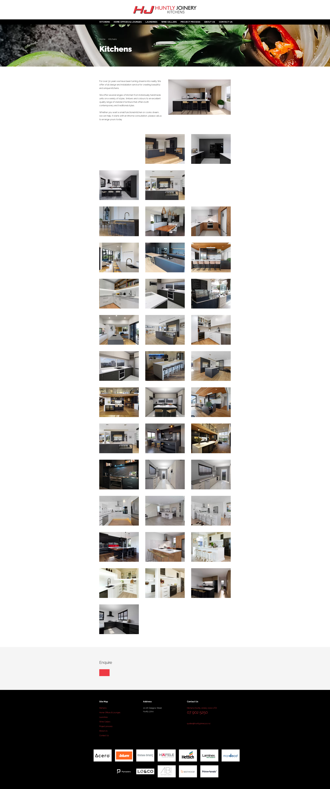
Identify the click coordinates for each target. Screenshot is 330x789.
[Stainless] (165, 511)
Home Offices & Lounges (109, 712)
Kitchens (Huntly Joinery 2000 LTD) (202, 708)
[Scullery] (211, 185)
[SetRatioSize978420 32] (119, 221)
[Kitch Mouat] (165, 330)
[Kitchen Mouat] (165, 185)
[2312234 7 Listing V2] (211, 511)
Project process (105, 726)
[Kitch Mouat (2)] (211, 366)
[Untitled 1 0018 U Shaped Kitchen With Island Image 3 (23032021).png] (165, 294)
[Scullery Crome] (211, 330)
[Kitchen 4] (211, 149)
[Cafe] (211, 294)
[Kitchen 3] (119, 619)
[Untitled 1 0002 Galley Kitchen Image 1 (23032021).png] (211, 474)
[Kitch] (211, 438)
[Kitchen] (119, 402)
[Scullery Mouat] (119, 294)
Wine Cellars (104, 722)
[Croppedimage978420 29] (119, 330)
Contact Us (104, 735)
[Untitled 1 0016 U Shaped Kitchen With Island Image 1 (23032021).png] (165, 402)
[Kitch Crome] (211, 402)
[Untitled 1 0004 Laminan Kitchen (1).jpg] (119, 474)
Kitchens (112, 39)
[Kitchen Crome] (211, 257)
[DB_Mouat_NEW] (165, 149)
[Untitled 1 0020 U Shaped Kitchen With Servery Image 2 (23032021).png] (165, 547)
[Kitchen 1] (211, 583)
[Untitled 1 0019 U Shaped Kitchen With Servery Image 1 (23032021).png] (211, 221)
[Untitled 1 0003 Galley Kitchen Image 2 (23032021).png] (165, 474)
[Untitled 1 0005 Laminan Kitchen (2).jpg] (165, 438)
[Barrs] (165, 366)
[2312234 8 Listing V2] (119, 511)
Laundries (103, 717)
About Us (103, 731)
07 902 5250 (197, 712)
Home (102, 39)
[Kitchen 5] (119, 185)
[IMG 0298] (119, 547)
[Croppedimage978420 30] (119, 257)
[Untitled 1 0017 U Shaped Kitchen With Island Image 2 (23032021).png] (119, 366)
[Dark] (165, 257)
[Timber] (165, 221)
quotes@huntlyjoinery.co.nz (198, 723)
